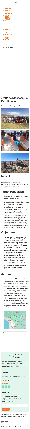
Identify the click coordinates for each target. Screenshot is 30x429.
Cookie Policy (4, 422)
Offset (7, 17)
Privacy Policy (4, 421)
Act (6, 12)
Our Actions (8, 8)
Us (5, 7)
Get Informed (8, 10)
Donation (7, 19)
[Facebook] (3, 386)
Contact (7, 15)
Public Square (8, 13)
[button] (15, 25)
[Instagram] (6, 386)
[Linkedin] (9, 386)
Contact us (5, 383)
